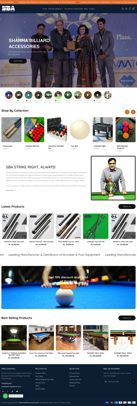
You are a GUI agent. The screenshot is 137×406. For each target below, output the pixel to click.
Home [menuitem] (45, 9)
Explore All (127, 206)
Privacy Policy (74, 373)
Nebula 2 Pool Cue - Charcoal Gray (41, 242)
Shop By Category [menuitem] (54, 9)
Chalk (37, 386)
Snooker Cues (40, 383)
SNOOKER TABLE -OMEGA (123, 353)
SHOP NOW (18, 61)
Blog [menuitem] (86, 9)
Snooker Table (40, 373)
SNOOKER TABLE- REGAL (95, 353)
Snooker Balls (40, 389)
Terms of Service (75, 379)
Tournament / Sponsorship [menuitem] (73, 9)
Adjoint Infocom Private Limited (59, 402)
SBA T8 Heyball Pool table (44, 379)
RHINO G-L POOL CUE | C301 (14, 242)
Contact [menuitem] (91, 9)
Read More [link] (10, 190)
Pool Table (39, 376)
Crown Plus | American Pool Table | (41, 353)
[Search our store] (123, 9)
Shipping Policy (74, 383)
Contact (72, 386)
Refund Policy (74, 376)
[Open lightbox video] (9, 95)
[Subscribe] (133, 382)
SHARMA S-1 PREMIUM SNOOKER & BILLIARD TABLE (14, 354)
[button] (67, 84)
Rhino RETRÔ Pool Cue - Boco (68, 242)
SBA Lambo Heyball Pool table (68, 353)
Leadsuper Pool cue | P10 (95, 242)
